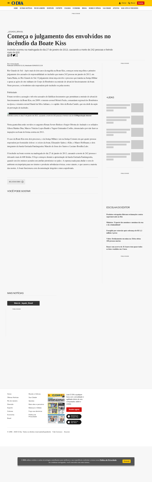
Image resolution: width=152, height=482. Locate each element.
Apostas (116, 8)
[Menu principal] (9, 3)
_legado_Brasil (15, 32)
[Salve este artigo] (16, 56)
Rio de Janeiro (39, 8)
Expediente (47, 432)
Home (16, 8)
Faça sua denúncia (35, 411)
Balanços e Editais (35, 408)
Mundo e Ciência (95, 8)
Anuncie (67, 432)
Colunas (67, 8)
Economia (76, 8)
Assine (140, 3)
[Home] (17, 4)
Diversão (50, 8)
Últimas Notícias (26, 8)
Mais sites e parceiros (129, 8)
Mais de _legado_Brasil (23, 303)
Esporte (59, 8)
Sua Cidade (107, 8)
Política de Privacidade (33, 415)
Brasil (84, 8)
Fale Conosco (57, 432)
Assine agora (74, 409)
